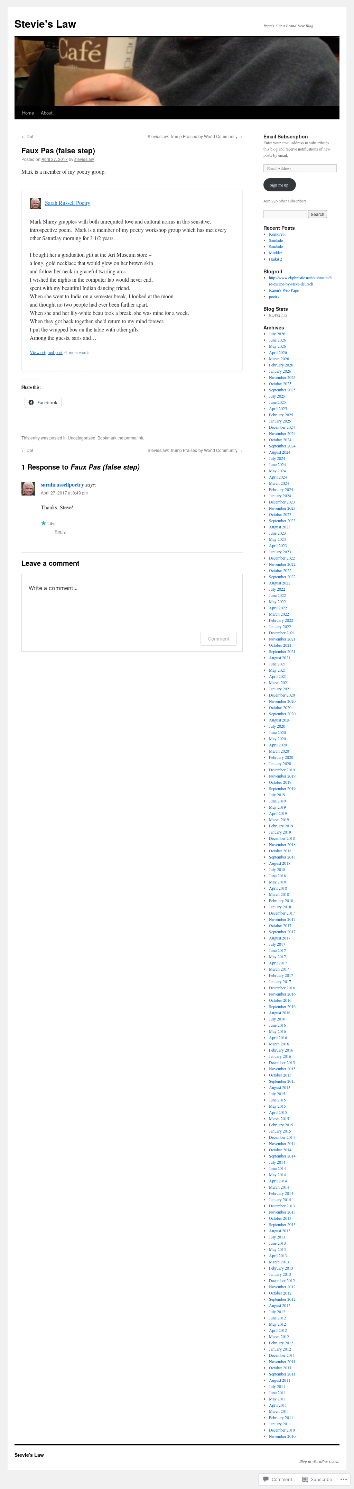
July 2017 (277, 944)
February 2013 (281, 1268)
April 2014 (278, 1180)
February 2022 (281, 620)
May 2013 (277, 1249)
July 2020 (277, 726)
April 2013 (278, 1255)
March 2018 (279, 894)
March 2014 (279, 1187)
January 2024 (280, 495)
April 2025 (278, 408)
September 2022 (282, 576)
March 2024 (279, 483)
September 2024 (282, 445)
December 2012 (282, 1280)
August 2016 (279, 1012)
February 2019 (281, 825)
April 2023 (278, 545)
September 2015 (282, 1081)
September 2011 (282, 1374)
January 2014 (280, 1199)
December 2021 (282, 632)
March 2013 (279, 1261)
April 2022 (278, 607)
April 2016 (278, 1037)
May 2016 (277, 1031)
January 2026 (280, 371)
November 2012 (282, 1286)
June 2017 (277, 950)
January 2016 (280, 1056)
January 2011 (280, 1423)
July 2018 (277, 869)
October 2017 (280, 925)
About (47, 112)
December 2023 (282, 502)
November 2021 (282, 639)
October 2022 (280, 570)
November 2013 (282, 1212)
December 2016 (282, 987)
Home (28, 112)
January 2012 (280, 1349)
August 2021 (279, 657)
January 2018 (280, 906)
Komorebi (277, 234)
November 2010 (282, 1436)
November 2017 (282, 919)
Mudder (275, 252)
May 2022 (277, 601)
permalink (133, 438)
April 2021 (278, 676)
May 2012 (277, 1324)
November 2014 (282, 1143)
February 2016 (281, 1050)
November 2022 (282, 564)
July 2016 (277, 1019)
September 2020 (282, 713)
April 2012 (278, 1330)
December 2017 (282, 913)
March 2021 (279, 682)
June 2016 (277, 1025)
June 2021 (277, 663)
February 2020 (281, 757)
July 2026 (277, 333)
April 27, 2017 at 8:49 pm (64, 493)
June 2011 (277, 1392)
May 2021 (277, 670)
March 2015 (279, 1118)
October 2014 (280, 1149)
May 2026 (277, 346)
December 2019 (282, 769)
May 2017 (277, 956)
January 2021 (280, 688)
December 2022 (282, 558)
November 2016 (282, 994)
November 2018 (282, 844)
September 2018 (282, 857)
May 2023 (277, 539)
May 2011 (277, 1398)
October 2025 (280, 383)
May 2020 (277, 738)
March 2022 (279, 614)
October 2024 (280, 439)
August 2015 (279, 1087)
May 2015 (277, 1106)
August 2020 (279, 720)
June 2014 (277, 1168)
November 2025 (282, 377)
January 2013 (280, 1274)
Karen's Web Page (284, 290)
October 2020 (280, 707)
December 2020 (282, 695)
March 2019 (279, 819)
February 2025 (281, 414)
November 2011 (282, 1361)
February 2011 (281, 1417)
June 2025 (277, 402)
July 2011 (277, 1386)
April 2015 (278, 1112)
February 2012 (281, 1342)
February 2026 (281, 364)
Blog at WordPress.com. (319, 1461)
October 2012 (280, 1293)
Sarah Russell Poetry (67, 202)
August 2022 (279, 582)
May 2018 (277, 881)
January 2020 (280, 763)
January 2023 (280, 551)
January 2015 (280, 1131)
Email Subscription (285, 136)
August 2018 (279, 863)
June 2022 (277, 595)
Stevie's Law (45, 23)
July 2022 (277, 589)
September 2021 (282, 651)
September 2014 (282, 1156)
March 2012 (279, 1336)
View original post (46, 352)
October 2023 (280, 514)
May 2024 (277, 470)
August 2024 (279, 452)
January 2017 (280, 981)
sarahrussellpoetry (62, 484)
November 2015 (282, 1068)
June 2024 (277, 464)
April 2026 (278, 352)
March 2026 (279, 358)
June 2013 (277, 1243)
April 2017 (278, 962)
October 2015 (280, 1075)
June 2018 (277, 875)
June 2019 (277, 800)
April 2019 (278, 813)
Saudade (276, 240)
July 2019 (277, 794)
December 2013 (282, 1205)
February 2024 (281, 489)
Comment (219, 639)
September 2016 (282, 1006)
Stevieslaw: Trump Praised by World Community (195, 136)
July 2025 (277, 396)
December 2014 (282, 1137)
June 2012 (277, 1317)
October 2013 (280, 1218)
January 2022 (280, 626)
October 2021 (280, 645)
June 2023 (277, 533)
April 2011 (278, 1405)
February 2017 (281, 975)
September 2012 (282, 1299)
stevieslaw (84, 159)
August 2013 (279, 1230)
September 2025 (282, 389)
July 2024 (277, 458)
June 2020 (277, 732)
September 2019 (282, 788)
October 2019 (280, 782)
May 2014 (277, 1174)
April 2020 (278, 744)
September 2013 (282, 1224)
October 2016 (280, 1000)
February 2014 (281, 1193)
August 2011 (279, 1380)
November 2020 (282, 701)
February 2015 (281, 1124)
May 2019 (277, 807)
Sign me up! (280, 185)
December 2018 (282, 838)
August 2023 (279, 526)
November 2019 (282, 776)
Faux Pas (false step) (58, 150)
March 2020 (279, 751)
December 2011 (282, 1355)
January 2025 (280, 421)
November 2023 (282, 508)
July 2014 (277, 1162)
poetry (274, 296)
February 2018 (281, 900)
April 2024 (278, 477)
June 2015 (277, 1099)
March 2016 (279, 1043)
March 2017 (279, 969)
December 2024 (282, 427)
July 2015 (277, 1093)
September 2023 (282, 520)
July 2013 (277, 1237)
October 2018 (280, 850)
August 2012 (279, 1305)
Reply (60, 531)
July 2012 (277, 1311)
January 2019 (280, 832)
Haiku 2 (275, 259)
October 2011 (280, 1367)
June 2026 (277, 340)
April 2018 (278, 888)
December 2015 (282, 1062)
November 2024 (282, 433)
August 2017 (279, 938)
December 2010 (282, 1430)
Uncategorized (81, 438)
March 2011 (279, 1411)
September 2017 (282, 931)
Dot (27, 136)
